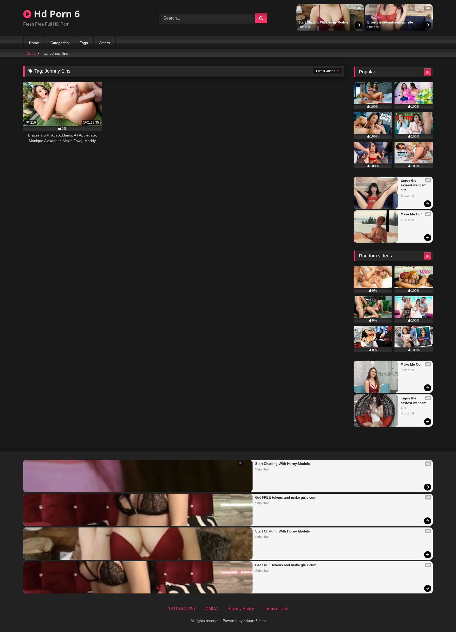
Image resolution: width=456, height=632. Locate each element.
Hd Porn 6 (55, 13)
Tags (84, 43)
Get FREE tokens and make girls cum (285, 497)
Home (34, 43)
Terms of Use (276, 608)
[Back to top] (439, 616)
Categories (59, 43)
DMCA (211, 608)
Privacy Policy (240, 608)
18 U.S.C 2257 (182, 608)
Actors (104, 43)
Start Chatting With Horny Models (323, 22)
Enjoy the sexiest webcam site (390, 22)
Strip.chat (304, 27)
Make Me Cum (412, 214)
